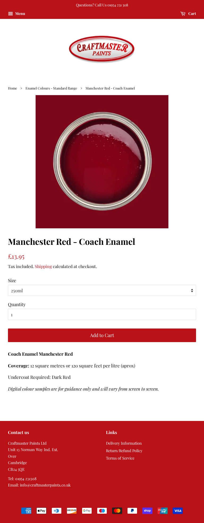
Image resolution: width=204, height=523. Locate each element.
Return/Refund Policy (124, 450)
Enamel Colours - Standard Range (51, 88)
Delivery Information (124, 443)
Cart (192, 13)
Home (12, 88)
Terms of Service (120, 458)
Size (12, 280)
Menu (19, 13)
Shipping (43, 266)
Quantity (17, 304)
